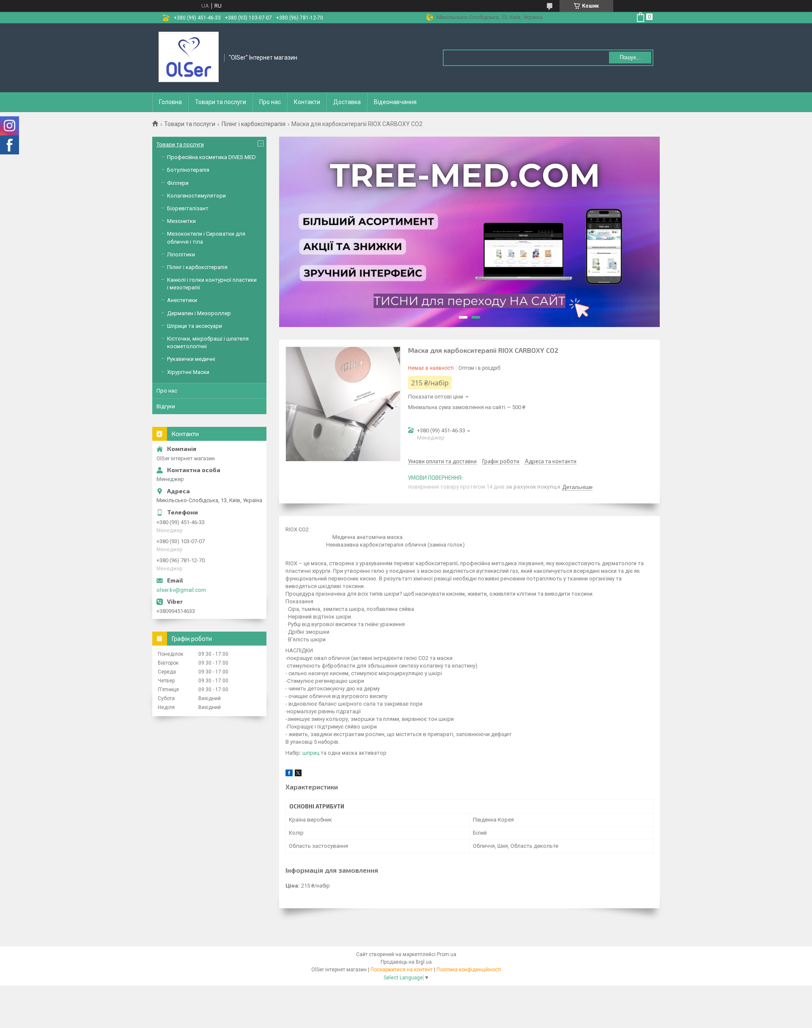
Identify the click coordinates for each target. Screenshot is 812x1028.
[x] (298, 774)
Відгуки (165, 406)
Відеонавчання (395, 102)
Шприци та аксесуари (194, 326)
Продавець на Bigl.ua (406, 962)
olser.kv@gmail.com (181, 590)
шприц (310, 753)
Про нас (270, 102)
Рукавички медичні (191, 359)
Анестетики (182, 300)
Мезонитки (181, 221)
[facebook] (289, 774)
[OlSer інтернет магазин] (189, 57)
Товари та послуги (220, 102)
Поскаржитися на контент (401, 970)
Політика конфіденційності (468, 970)
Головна (170, 102)
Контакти (307, 102)
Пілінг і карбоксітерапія (253, 124)
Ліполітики (181, 254)
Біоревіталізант (187, 208)
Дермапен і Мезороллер (199, 313)
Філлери (178, 183)
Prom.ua (446, 954)
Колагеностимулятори (196, 195)
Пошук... (630, 57)
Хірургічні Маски (188, 372)
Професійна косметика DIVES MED (211, 157)
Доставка (347, 102)
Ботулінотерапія (188, 170)
